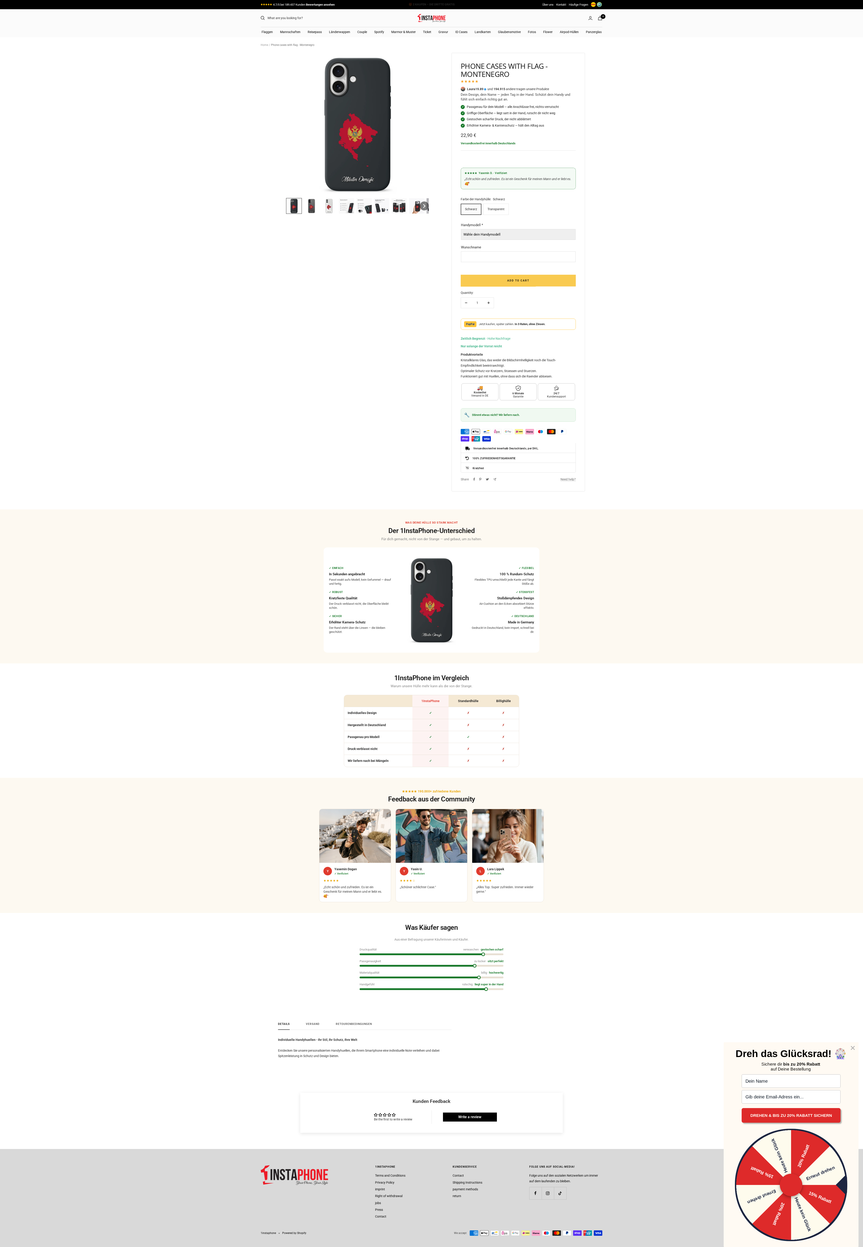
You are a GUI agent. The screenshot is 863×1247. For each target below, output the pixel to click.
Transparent (496, 209)
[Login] (590, 18)
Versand (313, 1024)
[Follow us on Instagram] (548, 1193)
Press (379, 1209)
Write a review (469, 1117)
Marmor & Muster (403, 32)
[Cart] (600, 18)
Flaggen (267, 32)
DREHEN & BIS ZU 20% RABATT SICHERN (791, 1115)
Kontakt (561, 4)
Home (264, 45)
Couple (362, 32)
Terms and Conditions (390, 1175)
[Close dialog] (853, 1048)
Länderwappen (339, 32)
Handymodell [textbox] (472, 225)
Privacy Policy (384, 1182)
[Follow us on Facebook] (535, 1193)
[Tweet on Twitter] (487, 479)
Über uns (548, 4)
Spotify (379, 32)
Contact (380, 1216)
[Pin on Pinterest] (480, 479)
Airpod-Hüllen (569, 32)
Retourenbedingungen (354, 1024)
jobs (378, 1203)
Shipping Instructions (467, 1182)
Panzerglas (594, 32)
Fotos (532, 32)
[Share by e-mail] (494, 479)
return (457, 1196)
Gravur (443, 32)
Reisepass (315, 32)
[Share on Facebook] (474, 479)
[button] (294, 206)
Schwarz (471, 209)
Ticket (427, 32)
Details (284, 1024)
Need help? (568, 479)
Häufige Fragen (578, 4)
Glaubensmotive (509, 32)
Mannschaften (290, 32)
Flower (548, 32)
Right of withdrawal (389, 1196)
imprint (380, 1189)
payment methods (465, 1189)
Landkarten (483, 32)
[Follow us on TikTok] (560, 1193)
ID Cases (461, 32)
